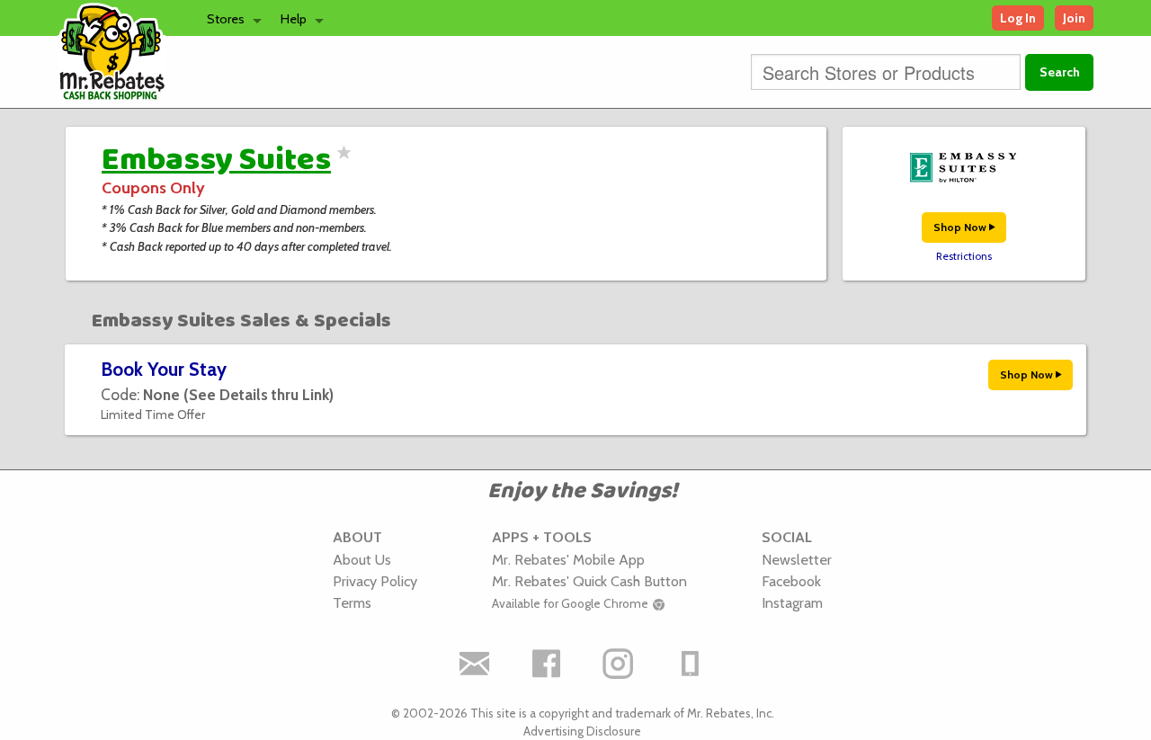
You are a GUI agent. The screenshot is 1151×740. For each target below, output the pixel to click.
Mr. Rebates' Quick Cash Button (589, 581)
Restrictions (964, 256)
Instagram (792, 602)
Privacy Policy (375, 581)
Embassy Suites (216, 160)
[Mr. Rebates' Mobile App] (690, 663)
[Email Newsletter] (475, 663)
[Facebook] (546, 663)
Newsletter (797, 559)
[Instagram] (618, 663)
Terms (352, 602)
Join (1074, 18)
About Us (362, 559)
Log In (1018, 18)
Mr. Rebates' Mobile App (568, 559)
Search (1059, 72)
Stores (226, 19)
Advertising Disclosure (582, 731)
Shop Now (961, 227)
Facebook (791, 581)
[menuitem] (229, 18)
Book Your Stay (164, 369)
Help (294, 19)
